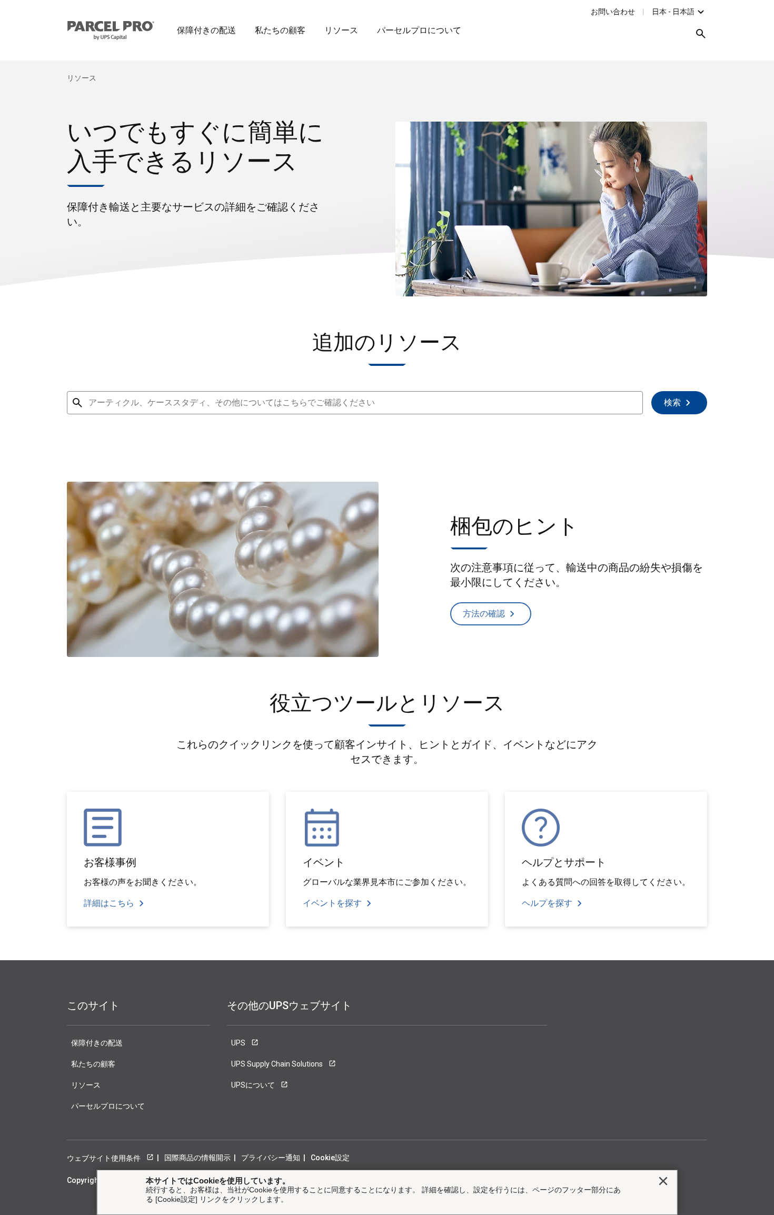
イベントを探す (332, 903)
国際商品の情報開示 (197, 1157)
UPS (239, 1043)
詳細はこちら (109, 903)
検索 (672, 402)
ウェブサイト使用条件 (104, 1158)
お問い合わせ (613, 11)
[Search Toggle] (695, 37)
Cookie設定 (330, 1157)
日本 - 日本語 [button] (673, 11)
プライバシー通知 (270, 1157)
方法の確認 (484, 614)
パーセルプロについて (419, 30)
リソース (341, 30)
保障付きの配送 (206, 30)
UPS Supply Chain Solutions (277, 1064)
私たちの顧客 (280, 30)
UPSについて (253, 1085)
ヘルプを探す (547, 903)
